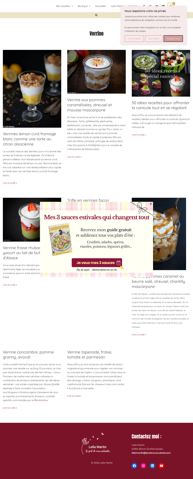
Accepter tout (173, 38)
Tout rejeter (153, 38)
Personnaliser (134, 38)
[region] (154, 25)
